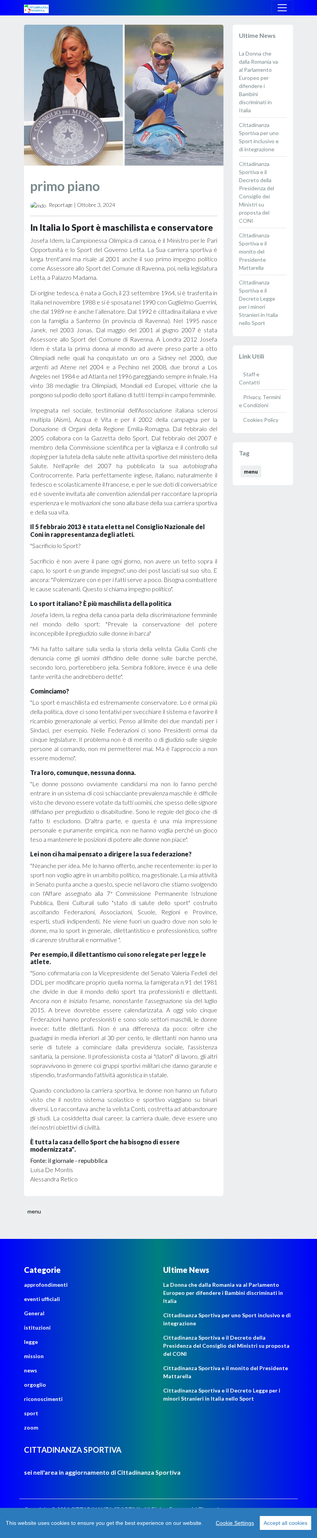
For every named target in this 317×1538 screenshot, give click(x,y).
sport (31, 1413)
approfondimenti (46, 1284)
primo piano (65, 186)
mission (34, 1356)
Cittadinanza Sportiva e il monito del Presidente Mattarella (254, 251)
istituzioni (37, 1327)
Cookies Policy (260, 419)
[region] (158, 1523)
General (34, 1313)
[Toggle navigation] (282, 7)
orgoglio (35, 1384)
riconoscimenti (43, 1399)
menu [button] (34, 1211)
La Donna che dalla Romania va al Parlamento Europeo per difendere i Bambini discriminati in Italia (223, 1292)
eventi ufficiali (42, 1299)
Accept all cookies (285, 1523)
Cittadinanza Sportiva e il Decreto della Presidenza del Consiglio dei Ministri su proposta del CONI (226, 1345)
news (30, 1370)
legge (31, 1341)
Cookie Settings (235, 1523)
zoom (31, 1427)
